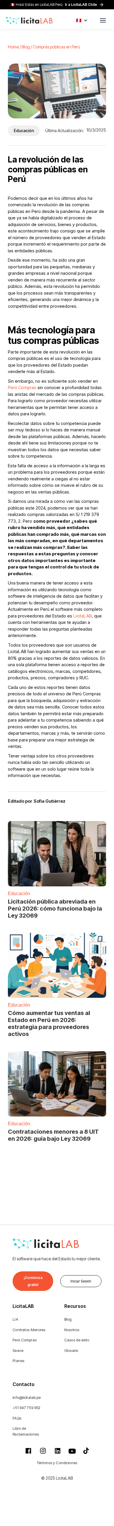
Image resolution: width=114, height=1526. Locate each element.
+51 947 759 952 (26, 1407)
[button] (81, 20)
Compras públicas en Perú (56, 46)
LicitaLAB (82, 616)
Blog (68, 1319)
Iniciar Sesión (80, 1281)
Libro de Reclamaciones (26, 1431)
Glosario (71, 1350)
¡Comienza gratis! (33, 1281)
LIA (15, 1319)
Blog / (27, 46)
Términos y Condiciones (57, 1462)
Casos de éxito (76, 1340)
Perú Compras (22, 387)
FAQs (17, 1418)
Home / (15, 46)
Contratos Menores (29, 1329)
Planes (18, 1360)
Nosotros (71, 1329)
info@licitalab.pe (27, 1397)
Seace (18, 1350)
